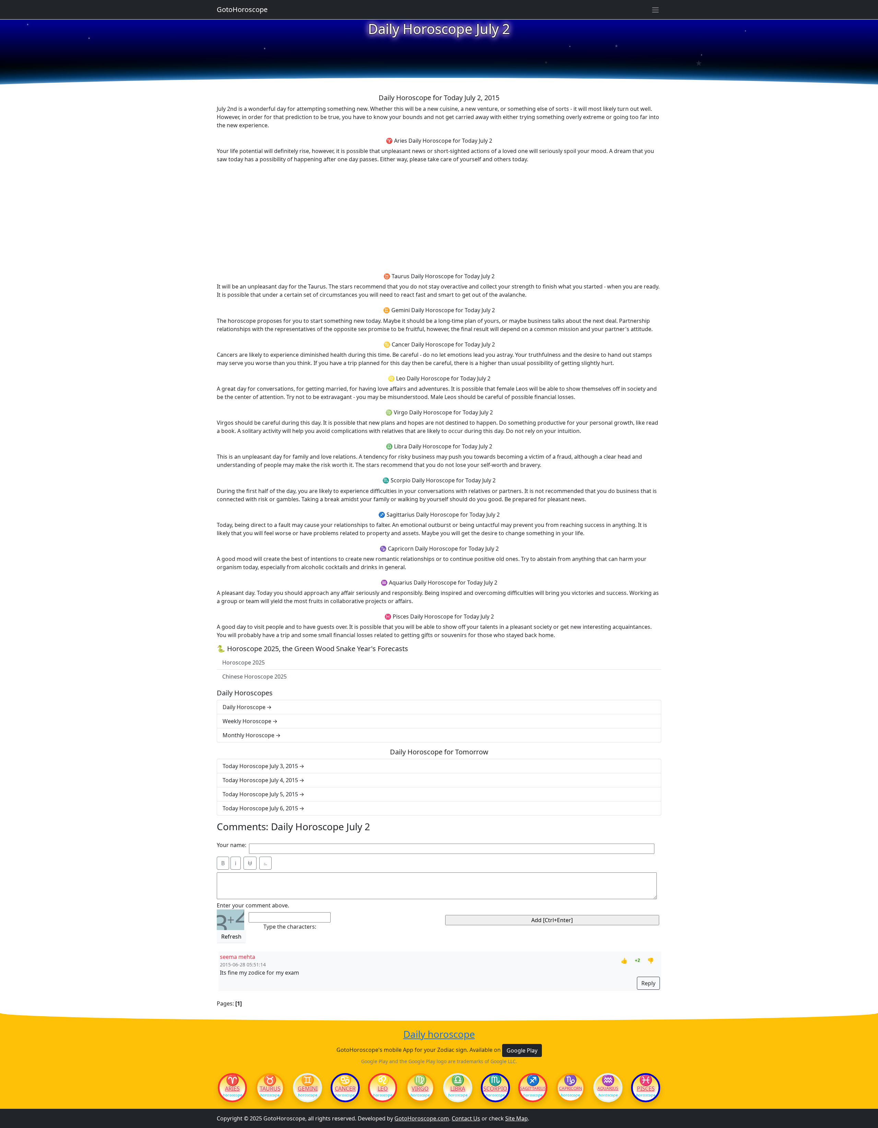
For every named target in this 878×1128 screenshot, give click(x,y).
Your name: (231, 845)
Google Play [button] (522, 1050)
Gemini (308, 1088)
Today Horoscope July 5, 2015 (260, 794)
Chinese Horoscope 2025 (254, 676)
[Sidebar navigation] (655, 9)
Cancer (345, 1088)
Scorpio (495, 1088)
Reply (648, 983)
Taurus (270, 1088)
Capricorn (570, 1088)
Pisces (646, 1088)
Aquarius (607, 1088)
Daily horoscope (439, 1034)
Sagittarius (533, 1088)
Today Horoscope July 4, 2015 (260, 780)
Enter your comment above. (253, 905)
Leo (383, 1088)
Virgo (420, 1088)
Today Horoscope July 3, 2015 (260, 766)
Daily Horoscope (244, 707)
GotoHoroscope (242, 9)
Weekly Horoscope (247, 721)
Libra (457, 1088)
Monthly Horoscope (248, 735)
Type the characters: (289, 926)
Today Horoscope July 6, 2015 (260, 808)
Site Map (516, 1118)
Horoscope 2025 (243, 662)
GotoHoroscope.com (421, 1118)
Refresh (231, 936)
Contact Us (466, 1118)
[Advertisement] (439, 217)
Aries (232, 1088)
